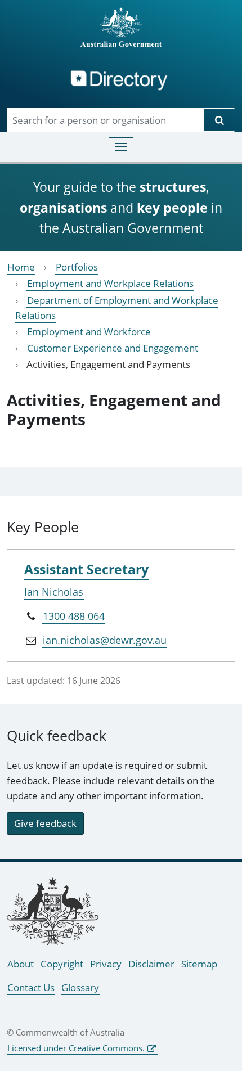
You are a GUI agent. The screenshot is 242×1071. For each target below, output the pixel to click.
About (20, 963)
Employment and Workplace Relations (110, 283)
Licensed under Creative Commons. (76, 1048)
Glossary (80, 987)
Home (21, 266)
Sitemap (199, 963)
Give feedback (45, 823)
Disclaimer (151, 963)
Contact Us (31, 987)
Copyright (62, 963)
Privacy (106, 963)
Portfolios (77, 266)
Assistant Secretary (86, 569)
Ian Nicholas (53, 591)
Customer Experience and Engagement (112, 347)
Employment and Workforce (89, 331)
